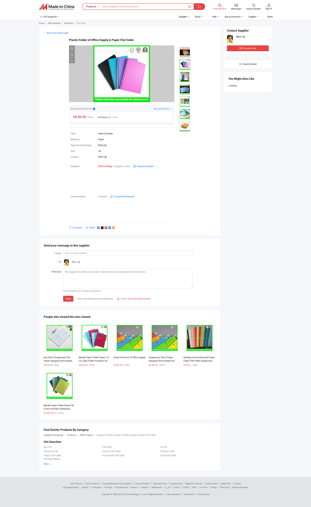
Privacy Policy (203, 494)
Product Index (211, 483)
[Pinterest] (106, 227)
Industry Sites (176, 483)
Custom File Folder (111, 451)
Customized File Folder (113, 455)
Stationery (68, 23)
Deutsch (144, 487)
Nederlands (157, 487)
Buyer (198, 16)
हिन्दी (194, 487)
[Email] (113, 227)
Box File (48, 446)
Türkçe (214, 487)
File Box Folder (167, 451)
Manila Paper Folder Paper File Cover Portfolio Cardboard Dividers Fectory (59, 409)
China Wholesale (142, 483)
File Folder (81, 23)
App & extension (233, 16)
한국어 (177, 487)
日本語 (186, 487)
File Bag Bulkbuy (52, 458)
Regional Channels (194, 483)
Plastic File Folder (52, 455)
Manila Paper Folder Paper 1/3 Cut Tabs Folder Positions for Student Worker (94, 361)
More (46, 463)
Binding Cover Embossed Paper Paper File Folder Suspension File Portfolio (199, 361)
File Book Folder (168, 455)
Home (41, 23)
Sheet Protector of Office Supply (129, 357)
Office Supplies (54, 23)
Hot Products (76, 483)
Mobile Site (225, 483)
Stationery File (51, 451)
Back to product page (57, 32)
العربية (167, 487)
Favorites (77, 227)
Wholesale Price (160, 483)
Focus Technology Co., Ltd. (134, 494)
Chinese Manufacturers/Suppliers (117, 483)
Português (96, 487)
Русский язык (121, 487)
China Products (92, 483)
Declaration (189, 494)
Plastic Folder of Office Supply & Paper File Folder (101, 40)
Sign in (268, 8)
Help (214, 16)
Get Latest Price (162, 108)
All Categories (50, 16)
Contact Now (249, 48)
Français (108, 487)
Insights (237, 483)
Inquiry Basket (249, 63)
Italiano (134, 487)
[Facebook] (98, 227)
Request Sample (145, 166)
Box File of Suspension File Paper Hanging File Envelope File (58, 361)
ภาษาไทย (203, 487)
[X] (102, 227)
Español (85, 487)
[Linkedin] (109, 227)
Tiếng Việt (224, 487)
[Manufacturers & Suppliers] (56, 6)
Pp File (163, 446)
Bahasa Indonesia (240, 487)
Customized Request (124, 196)
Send (68, 298)
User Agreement (174, 494)
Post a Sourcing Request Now (134, 298)
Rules (270, 16)
